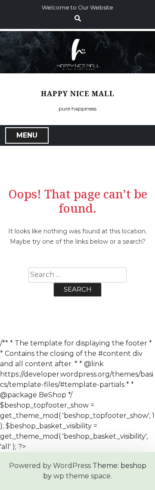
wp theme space (82, 476)
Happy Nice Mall (78, 94)
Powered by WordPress (50, 466)
